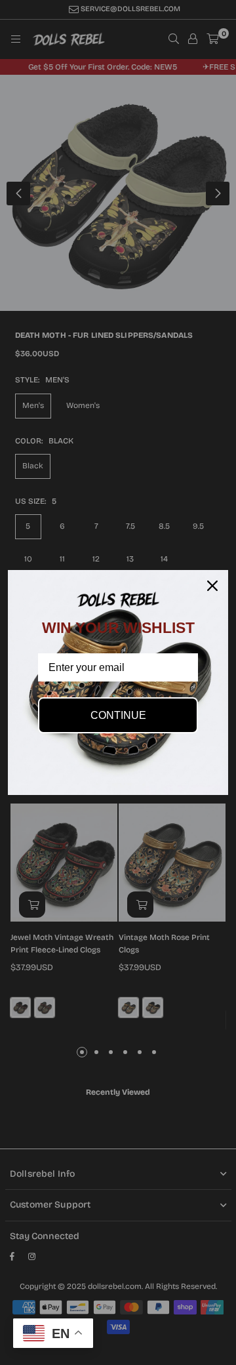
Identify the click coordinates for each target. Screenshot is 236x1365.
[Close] (212, 585)
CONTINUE (118, 715)
